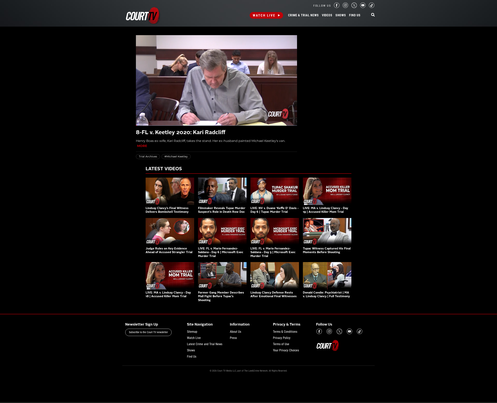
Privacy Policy (281, 338)
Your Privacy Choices (286, 350)
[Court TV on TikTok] (371, 7)
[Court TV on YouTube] (363, 7)
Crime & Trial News (303, 15)
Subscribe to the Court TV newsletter (148, 332)
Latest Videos (164, 169)
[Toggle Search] (373, 15)
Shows (340, 15)
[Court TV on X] (354, 7)
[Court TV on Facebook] (336, 7)
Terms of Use (281, 344)
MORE (142, 146)
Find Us (355, 15)
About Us (235, 332)
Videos (327, 15)
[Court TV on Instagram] (345, 7)
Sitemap (192, 332)
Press (233, 338)
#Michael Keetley (176, 156)
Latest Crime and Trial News (204, 344)
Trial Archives (148, 156)
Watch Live (264, 15)
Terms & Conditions (285, 332)
